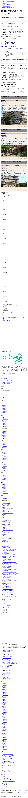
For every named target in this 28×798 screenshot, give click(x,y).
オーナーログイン (7, 383)
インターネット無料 (8, 513)
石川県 (5, 434)
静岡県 (5, 444)
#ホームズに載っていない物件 (10, 573)
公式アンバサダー (7, 765)
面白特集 (5, 764)
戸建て (5, 525)
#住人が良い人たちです (9, 576)
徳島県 (5, 479)
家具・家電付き (7, 538)
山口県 (5, 470)
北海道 (5, 400)
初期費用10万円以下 (8, 530)
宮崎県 (5, 491)
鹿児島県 (5, 493)
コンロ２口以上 (7, 523)
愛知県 (5, 443)
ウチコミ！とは (7, 658)
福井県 (5, 438)
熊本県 (5, 488)
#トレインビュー (7, 587)
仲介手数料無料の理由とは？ (10, 662)
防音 (4, 535)
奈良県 (5, 458)
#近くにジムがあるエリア (9, 566)
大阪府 (5, 3)
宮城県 (5, 409)
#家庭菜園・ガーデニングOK (10, 563)
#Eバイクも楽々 (7, 579)
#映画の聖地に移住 (8, 583)
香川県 (5, 476)
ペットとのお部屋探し (8, 665)
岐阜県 (5, 446)
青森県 (5, 405)
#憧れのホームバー (8, 584)
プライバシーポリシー (8, 779)
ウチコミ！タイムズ (8, 754)
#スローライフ (6, 557)
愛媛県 (5, 475)
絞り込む (5, 309)
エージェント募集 (7, 758)
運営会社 (5, 776)
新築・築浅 (6, 505)
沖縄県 (5, 498)
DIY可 (4, 540)
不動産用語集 (6, 761)
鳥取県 (5, 468)
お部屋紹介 (6, 677)
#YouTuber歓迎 (6, 577)
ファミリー (6, 518)
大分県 (5, 490)
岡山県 (5, 464)
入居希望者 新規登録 (8, 380)
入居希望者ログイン (8, 382)
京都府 (5, 455)
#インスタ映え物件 (8, 564)
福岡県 (5, 484)
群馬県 (5, 426)
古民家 (5, 527)
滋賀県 (5, 456)
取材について (6, 660)
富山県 (5, 436)
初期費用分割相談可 (8, 508)
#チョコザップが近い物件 (9, 572)
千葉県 (5, 420)
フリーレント (6, 504)
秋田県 (5, 408)
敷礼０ (5, 507)
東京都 (5, 417)
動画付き (5, 528)
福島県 (5, 412)
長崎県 (5, 487)
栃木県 (5, 424)
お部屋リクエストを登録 (9, 373)
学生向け (5, 521)
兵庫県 (5, 453)
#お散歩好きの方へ (8, 589)
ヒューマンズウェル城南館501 (8, 46)
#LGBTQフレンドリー (8, 590)
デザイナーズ (6, 515)
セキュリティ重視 (7, 537)
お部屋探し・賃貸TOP (8, 656)
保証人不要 (6, 510)
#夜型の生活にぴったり (9, 582)
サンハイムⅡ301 (9, 88)
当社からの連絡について (9, 781)
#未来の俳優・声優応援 (9, 556)
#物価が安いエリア (8, 570)
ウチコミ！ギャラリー (8, 762)
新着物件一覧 (6, 678)
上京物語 (5, 668)
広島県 (5, 466)
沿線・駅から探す (7, 593)
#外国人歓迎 (6, 546)
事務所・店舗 (6, 524)
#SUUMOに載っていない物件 (10, 574)
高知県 (5, 478)
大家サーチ (6, 600)
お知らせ (5, 759)
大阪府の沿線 (6, 4)
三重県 (5, 447)
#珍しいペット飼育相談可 (9, 549)
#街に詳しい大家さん (8, 560)
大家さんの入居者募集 (8, 755)
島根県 (5, 467)
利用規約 (5, 778)
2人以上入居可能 (7, 520)
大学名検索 (6, 675)
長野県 (5, 432)
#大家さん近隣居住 (8, 559)
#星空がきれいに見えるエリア (10, 569)
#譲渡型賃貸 (6, 586)
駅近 (4, 517)
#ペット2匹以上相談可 (8, 550)
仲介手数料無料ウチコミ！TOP (10, 1)
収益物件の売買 (7, 756)
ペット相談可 (6, 503)
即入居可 (5, 531)
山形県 (5, 411)
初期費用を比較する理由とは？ (10, 663)
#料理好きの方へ (7, 567)
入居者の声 (6, 666)
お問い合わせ (6, 771)
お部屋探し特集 (7, 673)
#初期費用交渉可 (7, 547)
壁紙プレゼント (7, 511)
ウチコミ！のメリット (6, 390)
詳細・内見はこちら (21, 48)
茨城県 (5, 423)
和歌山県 (5, 459)
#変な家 (5, 552)
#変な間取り (6, 553)
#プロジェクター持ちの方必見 (10, 580)
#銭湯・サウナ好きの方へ (9, 562)
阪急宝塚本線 (6, 6)
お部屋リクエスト (7, 599)
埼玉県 (5, 421)
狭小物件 (5, 541)
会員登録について (7, 659)
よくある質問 (6, 770)
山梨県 (5, 431)
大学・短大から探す (8, 594)
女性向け (5, 514)
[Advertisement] (14, 336)
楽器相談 (5, 534)
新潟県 (5, 435)
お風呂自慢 (6, 532)
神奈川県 (5, 419)
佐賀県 (5, 486)
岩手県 (5, 406)
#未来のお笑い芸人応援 (9, 555)
